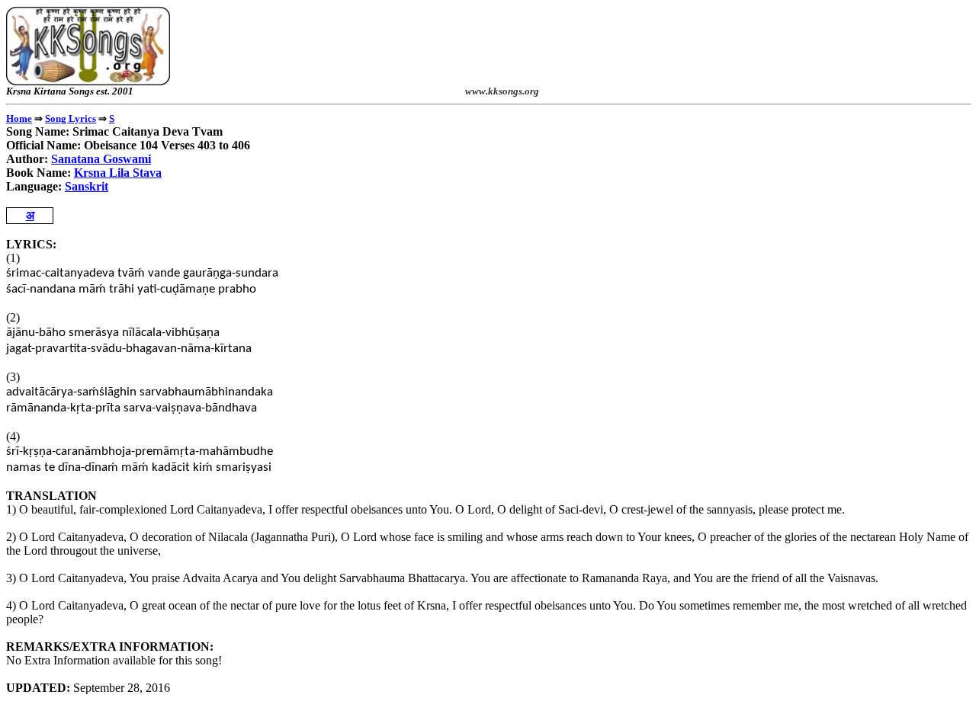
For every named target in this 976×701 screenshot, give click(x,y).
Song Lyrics (70, 118)
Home (19, 118)
